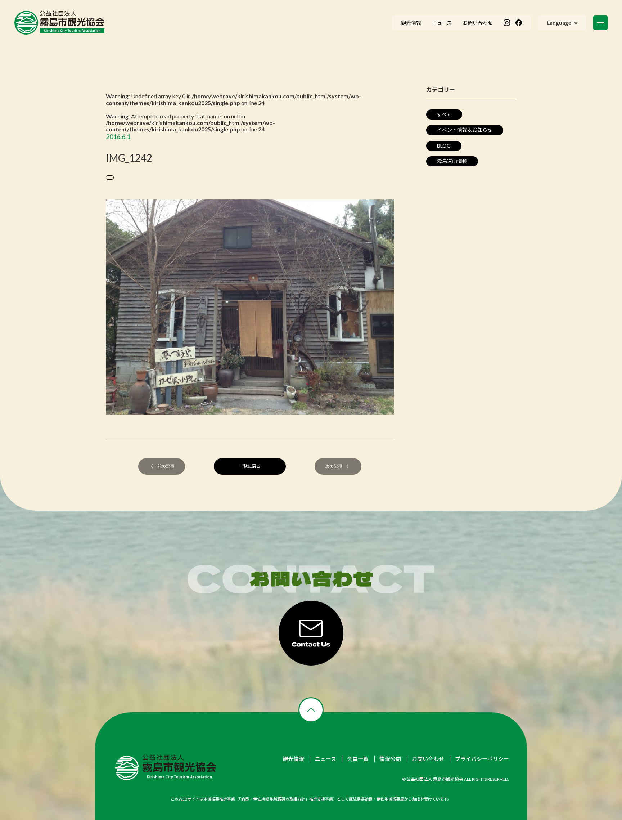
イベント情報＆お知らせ (464, 130)
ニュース (325, 759)
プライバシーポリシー (482, 759)
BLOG (444, 146)
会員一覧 (358, 759)
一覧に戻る (250, 466)
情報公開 (390, 759)
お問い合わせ (428, 759)
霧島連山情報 (452, 161)
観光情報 (293, 759)
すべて (444, 114)
